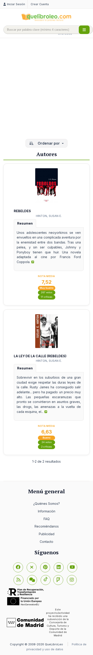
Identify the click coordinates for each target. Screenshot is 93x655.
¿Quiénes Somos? (46, 503)
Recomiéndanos (47, 526)
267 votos (46, 292)
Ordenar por (49, 143)
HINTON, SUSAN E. (49, 216)
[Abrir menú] (84, 29)
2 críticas (46, 446)
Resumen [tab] (25, 223)
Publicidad (46, 534)
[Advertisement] (46, 89)
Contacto (46, 542)
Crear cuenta (40, 4)
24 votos (47, 442)
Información (46, 511)
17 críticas (46, 297)
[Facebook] (18, 567)
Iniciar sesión (16, 4)
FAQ (47, 519)
